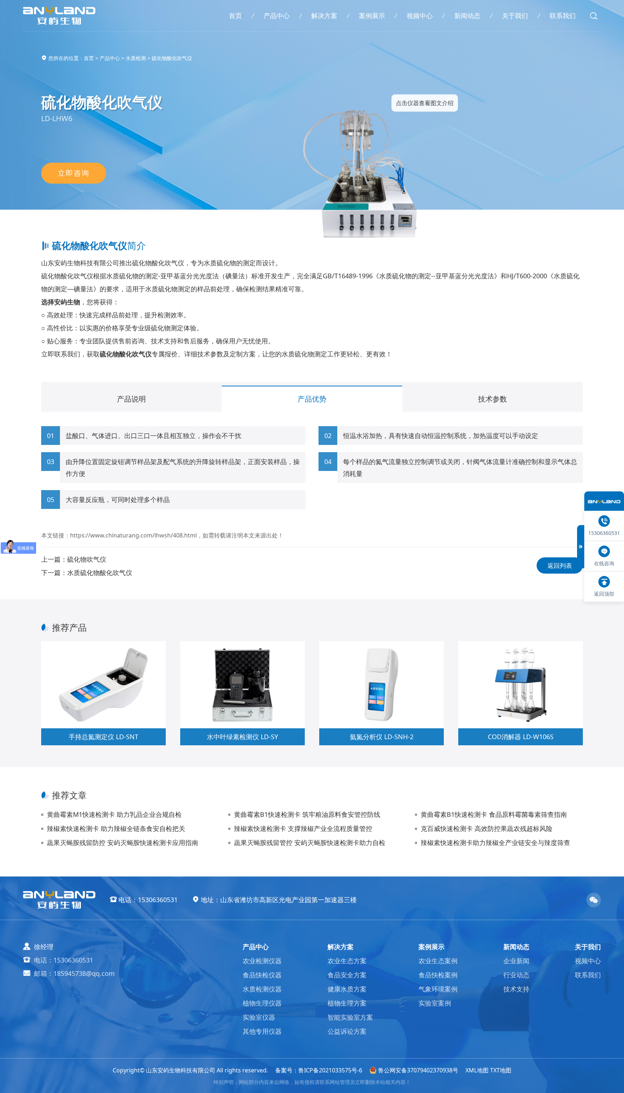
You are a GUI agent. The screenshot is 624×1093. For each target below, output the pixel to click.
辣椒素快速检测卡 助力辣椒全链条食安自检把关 (116, 828)
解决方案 (324, 15)
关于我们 (515, 15)
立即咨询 (74, 173)
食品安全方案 (347, 974)
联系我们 (563, 15)
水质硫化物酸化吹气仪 (99, 572)
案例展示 (372, 15)
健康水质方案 (347, 989)
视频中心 (420, 15)
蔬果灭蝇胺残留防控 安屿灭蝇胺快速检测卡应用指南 (122, 842)
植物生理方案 (347, 1003)
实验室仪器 (259, 1017)
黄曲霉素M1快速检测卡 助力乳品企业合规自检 (114, 814)
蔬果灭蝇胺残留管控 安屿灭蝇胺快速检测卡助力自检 (309, 842)
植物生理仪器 (262, 1003)
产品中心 (277, 15)
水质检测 (136, 58)
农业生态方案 (347, 960)
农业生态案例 (438, 960)
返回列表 (559, 565)
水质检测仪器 (262, 989)
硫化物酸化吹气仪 (172, 58)
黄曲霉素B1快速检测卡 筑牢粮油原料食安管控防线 (307, 814)
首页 (235, 15)
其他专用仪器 (262, 1031)
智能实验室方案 (350, 1017)
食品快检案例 (438, 974)
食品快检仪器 (262, 974)
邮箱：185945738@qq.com (74, 973)
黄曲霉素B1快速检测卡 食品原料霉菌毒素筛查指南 (494, 814)
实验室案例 (435, 1003)
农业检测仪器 (262, 960)
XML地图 (477, 1070)
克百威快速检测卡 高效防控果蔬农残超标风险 (486, 828)
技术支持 (516, 989)
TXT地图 (500, 1070)
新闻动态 (467, 15)
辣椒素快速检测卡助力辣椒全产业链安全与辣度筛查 (495, 842)
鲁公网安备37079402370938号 (418, 1070)
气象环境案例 (438, 989)
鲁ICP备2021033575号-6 (330, 1070)
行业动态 (516, 974)
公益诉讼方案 (347, 1031)
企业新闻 (516, 960)
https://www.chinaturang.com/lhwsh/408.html (133, 535)
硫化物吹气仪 (86, 559)
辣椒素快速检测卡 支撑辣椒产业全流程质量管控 (303, 828)
